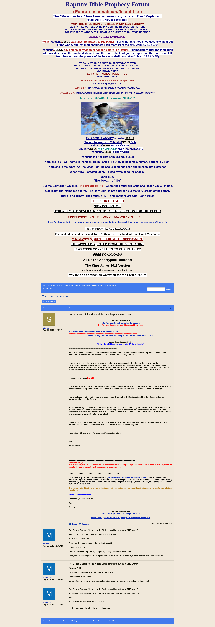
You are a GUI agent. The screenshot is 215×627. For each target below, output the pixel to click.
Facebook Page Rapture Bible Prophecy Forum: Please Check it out (120, 518)
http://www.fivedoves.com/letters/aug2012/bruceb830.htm (93, 331)
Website (85, 524)
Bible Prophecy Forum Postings (80, 286)
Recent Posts (47, 288)
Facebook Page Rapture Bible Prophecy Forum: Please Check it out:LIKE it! (120, 335)
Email (74, 524)
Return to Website (49, 286)
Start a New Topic (49, 301)
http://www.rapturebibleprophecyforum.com (120, 323)
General (65, 286)
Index (59, 286)
